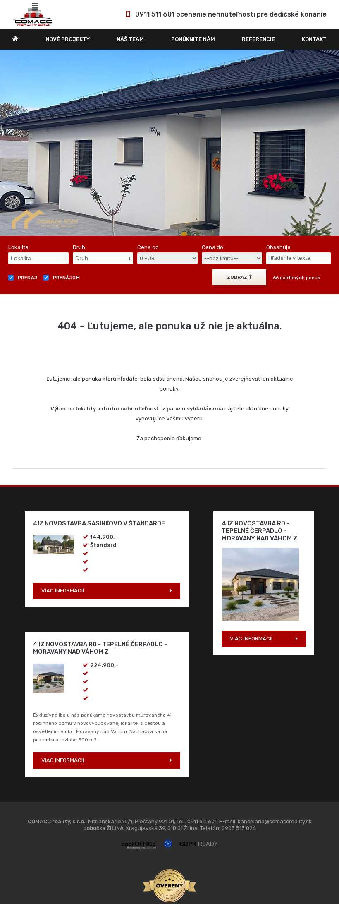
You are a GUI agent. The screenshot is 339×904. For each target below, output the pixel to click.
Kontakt (314, 39)
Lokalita (18, 182)
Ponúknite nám (193, 39)
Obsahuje (278, 182)
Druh (79, 182)
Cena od (148, 182)
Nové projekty (67, 39)
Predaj (28, 212)
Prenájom (66, 212)
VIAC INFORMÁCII (62, 525)
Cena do (212, 182)
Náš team (130, 39)
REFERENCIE (258, 39)
